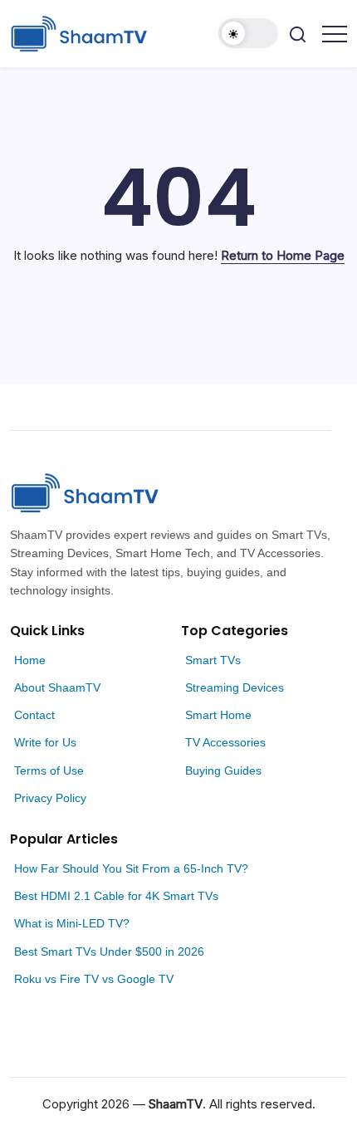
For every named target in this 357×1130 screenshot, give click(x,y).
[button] (248, 33)
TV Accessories (225, 742)
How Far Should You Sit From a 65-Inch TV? (131, 868)
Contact (34, 715)
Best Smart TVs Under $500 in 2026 (109, 951)
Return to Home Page (283, 255)
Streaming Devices (234, 687)
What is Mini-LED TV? (72, 923)
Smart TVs (213, 660)
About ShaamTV (57, 687)
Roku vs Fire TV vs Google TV (94, 979)
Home (30, 660)
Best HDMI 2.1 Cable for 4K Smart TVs (116, 896)
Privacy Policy (50, 798)
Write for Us (45, 742)
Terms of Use (49, 770)
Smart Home (218, 715)
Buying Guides (223, 770)
